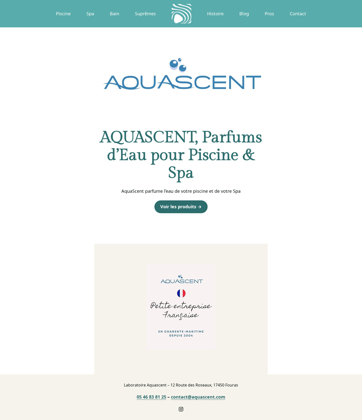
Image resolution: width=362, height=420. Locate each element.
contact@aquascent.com (198, 397)
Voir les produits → (181, 207)
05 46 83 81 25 (151, 397)
